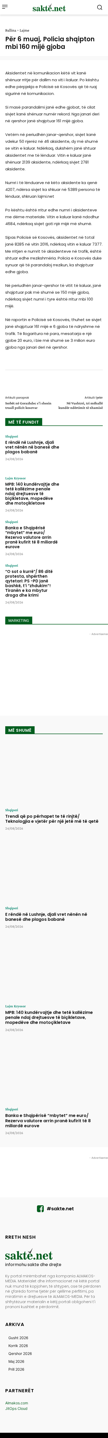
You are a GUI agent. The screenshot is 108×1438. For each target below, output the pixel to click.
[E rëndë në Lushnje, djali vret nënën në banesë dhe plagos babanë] (83, 451)
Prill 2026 (16, 1369)
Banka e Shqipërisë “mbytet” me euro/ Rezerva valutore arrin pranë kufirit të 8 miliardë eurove (31, 537)
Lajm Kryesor (15, 478)
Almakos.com (16, 1403)
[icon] (40, 1210)
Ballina (10, 30)
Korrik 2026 (18, 1345)
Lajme (24, 30)
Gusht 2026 (18, 1337)
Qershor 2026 (20, 1353)
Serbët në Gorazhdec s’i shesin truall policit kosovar (28, 405)
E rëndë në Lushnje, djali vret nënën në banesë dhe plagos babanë (32, 447)
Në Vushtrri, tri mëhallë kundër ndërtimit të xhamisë (80, 405)
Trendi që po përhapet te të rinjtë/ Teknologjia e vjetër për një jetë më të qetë (52, 818)
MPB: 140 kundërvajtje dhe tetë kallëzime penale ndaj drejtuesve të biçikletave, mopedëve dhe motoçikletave (32, 493)
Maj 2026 (16, 1361)
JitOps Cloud (16, 1408)
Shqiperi (11, 436)
